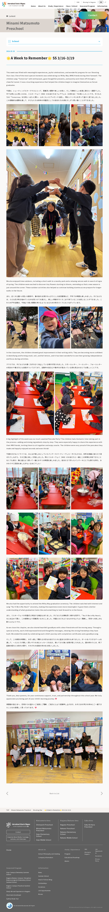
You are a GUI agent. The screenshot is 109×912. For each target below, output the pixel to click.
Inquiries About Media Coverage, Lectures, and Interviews (18, 838)
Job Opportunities (44, 890)
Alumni (67, 861)
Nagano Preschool (67, 825)
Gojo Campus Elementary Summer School (17, 873)
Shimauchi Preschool (44, 825)
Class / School (71, 6)
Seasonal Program (87, 6)
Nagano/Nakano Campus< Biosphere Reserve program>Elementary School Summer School (18, 880)
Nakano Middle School (68, 838)
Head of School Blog (45, 880)
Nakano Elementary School (68, 833)
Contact (18, 832)
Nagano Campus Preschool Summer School (18, 887)
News (40, 872)
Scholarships (42, 883)
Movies (40, 894)
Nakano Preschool (67, 828)
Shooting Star (37, 810)
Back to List (54, 793)
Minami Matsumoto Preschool (21, 810)
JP (105, 2)
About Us (42, 6)
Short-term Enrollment (13, 895)
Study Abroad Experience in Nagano (18, 891)
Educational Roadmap (72, 857)
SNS (78, 2)
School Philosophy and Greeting (49, 854)
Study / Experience (55, 6)
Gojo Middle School (43, 840)
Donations (41, 887)
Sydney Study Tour (12, 899)
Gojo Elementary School (42, 835)
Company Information (45, 857)
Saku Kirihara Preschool (89, 826)
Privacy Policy (97, 860)
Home (33, 6)
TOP (7, 810)
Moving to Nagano (89, 2)
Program (67, 854)
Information (102, 6)
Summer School (43, 876)
